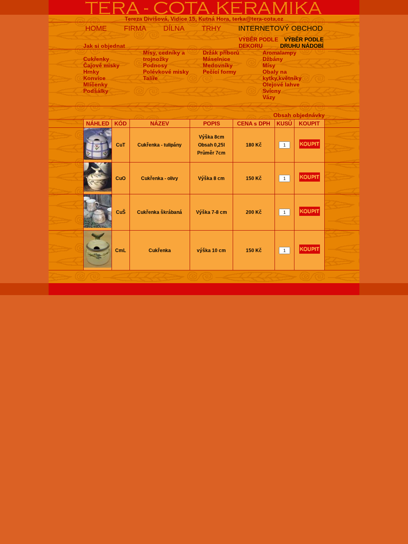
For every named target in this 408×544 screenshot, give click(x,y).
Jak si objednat (104, 46)
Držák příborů (221, 52)
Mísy (269, 65)
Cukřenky (96, 59)
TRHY (211, 28)
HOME (96, 28)
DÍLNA (173, 28)
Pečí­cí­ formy (219, 71)
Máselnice (216, 59)
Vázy (269, 97)
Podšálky (95, 91)
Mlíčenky (95, 84)
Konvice (94, 78)
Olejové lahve (281, 84)
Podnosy (155, 65)
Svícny (272, 91)
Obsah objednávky (299, 115)
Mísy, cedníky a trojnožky (164, 55)
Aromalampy (279, 52)
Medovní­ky (218, 65)
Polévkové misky (166, 71)
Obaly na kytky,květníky (282, 74)
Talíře (150, 78)
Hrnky (91, 71)
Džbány (273, 59)
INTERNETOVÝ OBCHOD (280, 28)
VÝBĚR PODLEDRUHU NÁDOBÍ (302, 42)
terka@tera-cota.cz (257, 19)
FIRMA (135, 28)
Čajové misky (101, 65)
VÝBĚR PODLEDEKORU (258, 42)
